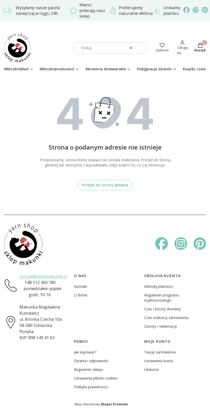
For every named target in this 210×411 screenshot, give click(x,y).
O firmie (80, 295)
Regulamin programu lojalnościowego (161, 298)
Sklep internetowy (101, 404)
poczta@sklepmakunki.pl (43, 276)
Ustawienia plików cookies (96, 378)
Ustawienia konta (158, 360)
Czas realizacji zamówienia (166, 317)
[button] (141, 47)
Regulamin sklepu (88, 369)
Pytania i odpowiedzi (91, 360)
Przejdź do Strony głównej (105, 184)
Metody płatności (158, 286)
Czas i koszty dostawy (162, 308)
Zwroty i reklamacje (160, 326)
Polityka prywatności (91, 386)
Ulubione (151, 369)
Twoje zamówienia (160, 352)
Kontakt (80, 286)
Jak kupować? (85, 352)
